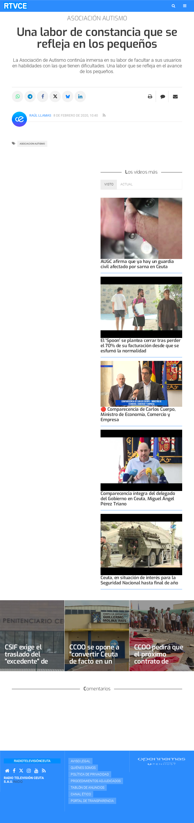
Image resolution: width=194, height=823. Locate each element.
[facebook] (14, 771)
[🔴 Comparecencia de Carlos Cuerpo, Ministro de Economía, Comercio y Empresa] (141, 384)
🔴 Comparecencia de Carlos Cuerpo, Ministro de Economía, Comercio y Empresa (138, 414)
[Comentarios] (162, 96)
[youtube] (36, 771)
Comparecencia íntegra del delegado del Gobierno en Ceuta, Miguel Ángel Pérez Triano (138, 498)
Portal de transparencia (92, 801)
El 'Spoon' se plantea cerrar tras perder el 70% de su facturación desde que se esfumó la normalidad (140, 345)
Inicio (17, 782)
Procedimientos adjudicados (96, 781)
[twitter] (21, 771)
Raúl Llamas (40, 115)
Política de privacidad (90, 774)
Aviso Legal (80, 761)
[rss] (104, 115)
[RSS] (44, 771)
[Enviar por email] (175, 96)
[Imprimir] (150, 96)
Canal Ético (81, 794)
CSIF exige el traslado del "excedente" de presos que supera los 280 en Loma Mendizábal (32, 665)
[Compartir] (17, 96)
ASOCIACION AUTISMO (32, 143)
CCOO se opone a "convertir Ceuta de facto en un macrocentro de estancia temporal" (94, 665)
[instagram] (29, 771)
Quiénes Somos (83, 768)
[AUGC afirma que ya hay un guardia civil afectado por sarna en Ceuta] (141, 228)
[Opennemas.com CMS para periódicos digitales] (161, 761)
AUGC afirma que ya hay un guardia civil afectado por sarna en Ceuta (137, 264)
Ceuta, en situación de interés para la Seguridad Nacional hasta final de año (139, 580)
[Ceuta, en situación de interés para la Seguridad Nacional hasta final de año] (141, 544)
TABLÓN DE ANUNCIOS (87, 787)
